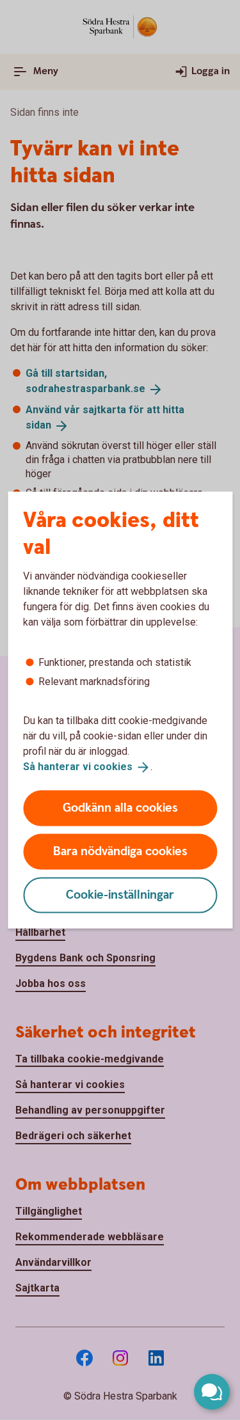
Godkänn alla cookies (120, 808)
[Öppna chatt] (212, 1392)
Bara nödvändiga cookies (120, 851)
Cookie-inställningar (120, 895)
